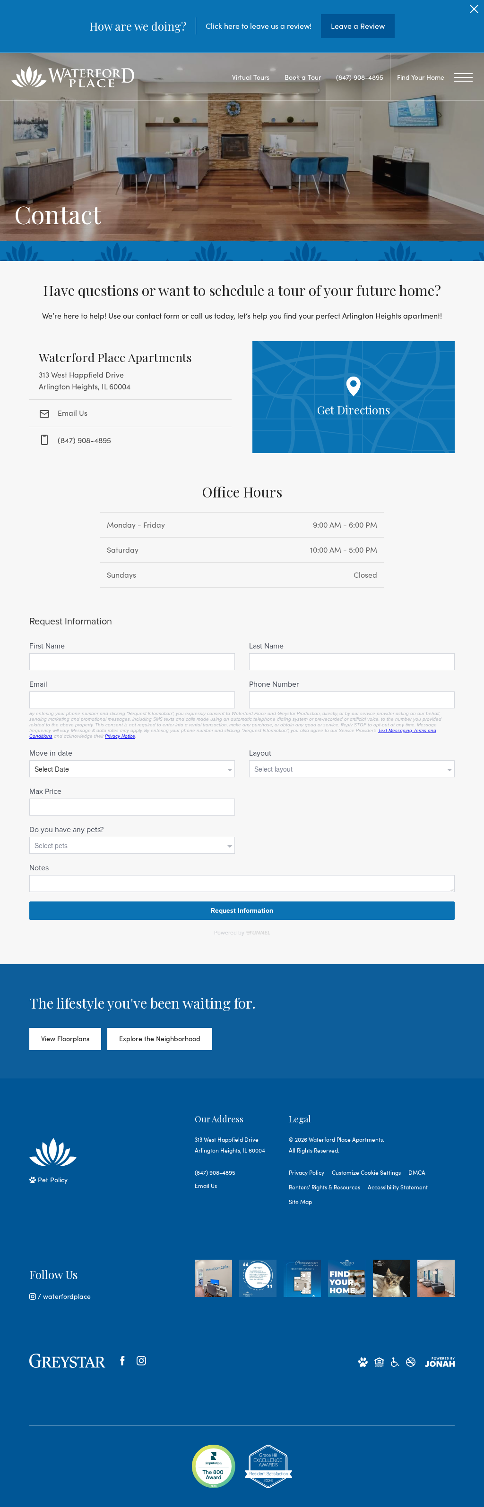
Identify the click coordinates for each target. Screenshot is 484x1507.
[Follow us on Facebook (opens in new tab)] (122, 1360)
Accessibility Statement (398, 1187)
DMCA (416, 1172)
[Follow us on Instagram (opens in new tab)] (141, 1360)
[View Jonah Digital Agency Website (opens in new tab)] (440, 1361)
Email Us (71, 413)
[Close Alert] (474, 11)
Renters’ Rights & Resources (324, 1187)
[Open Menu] (463, 77)
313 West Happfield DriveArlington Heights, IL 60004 (230, 1145)
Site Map (300, 1201)
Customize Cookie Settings (366, 1172)
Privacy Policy (306, 1172)
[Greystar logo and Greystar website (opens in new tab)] (67, 1361)
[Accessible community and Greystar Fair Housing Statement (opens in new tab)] (395, 1361)
